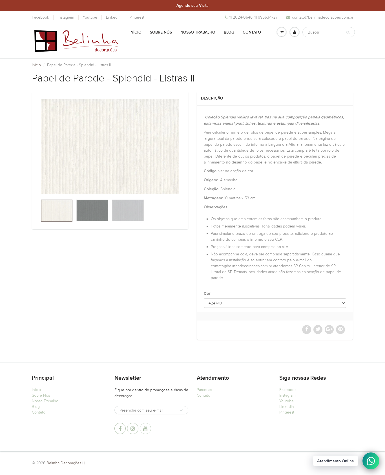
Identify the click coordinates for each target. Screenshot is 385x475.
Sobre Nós (161, 32)
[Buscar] (348, 32)
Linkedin (113, 17)
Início (135, 32)
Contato (252, 32)
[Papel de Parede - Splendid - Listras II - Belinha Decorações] (110, 146)
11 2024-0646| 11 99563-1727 (253, 17)
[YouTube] (145, 428)
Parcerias (204, 389)
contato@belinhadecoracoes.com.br (322, 17)
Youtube (90, 17)
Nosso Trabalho (197, 32)
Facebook (40, 17)
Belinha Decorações (64, 463)
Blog (229, 32)
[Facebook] (120, 428)
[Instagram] (132, 428)
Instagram (66, 17)
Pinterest (136, 17)
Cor (207, 293)
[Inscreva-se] (181, 410)
